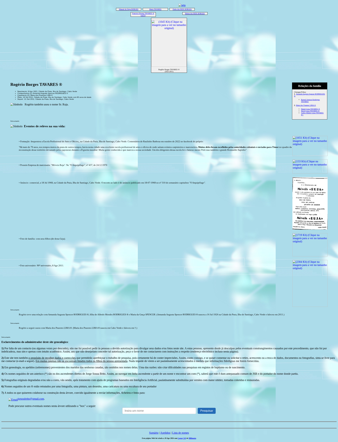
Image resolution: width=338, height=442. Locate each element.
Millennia (192, 438)
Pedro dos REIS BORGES (182, 9)
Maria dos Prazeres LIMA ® (306, 105)
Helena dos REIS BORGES (195, 13)
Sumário (153, 432)
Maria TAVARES (155, 9)
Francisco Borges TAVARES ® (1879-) (143, 14)
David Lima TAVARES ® (310, 111)
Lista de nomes (180, 432)
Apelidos (165, 432)
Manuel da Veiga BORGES (128, 9)
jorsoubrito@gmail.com (31, 398)
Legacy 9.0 (182, 438)
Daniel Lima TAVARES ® (310, 109)
